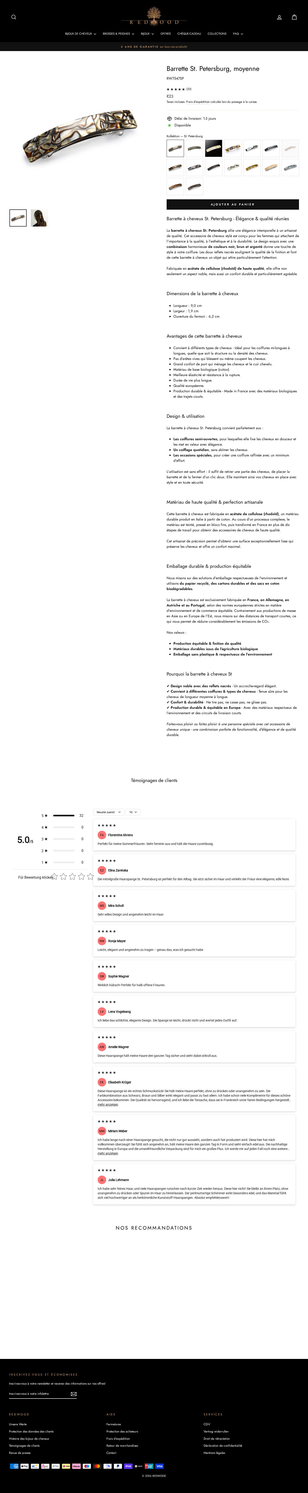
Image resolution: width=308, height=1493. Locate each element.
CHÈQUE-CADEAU (189, 33)
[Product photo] (80, 134)
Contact (111, 1452)
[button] (62, 816)
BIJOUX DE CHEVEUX (79, 33)
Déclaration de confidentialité (223, 1445)
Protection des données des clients (31, 1431)
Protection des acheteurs (122, 1431)
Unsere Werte (18, 1424)
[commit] (74, 1394)
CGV (207, 1424)
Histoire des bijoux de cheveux (29, 1438)
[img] (176, 89)
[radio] (175, 148)
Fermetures (113, 1424)
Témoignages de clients (24, 1445)
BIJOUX (145, 33)
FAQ (236, 33)
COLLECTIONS (217, 33)
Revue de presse (19, 1452)
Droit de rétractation (217, 1438)
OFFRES (166, 33)
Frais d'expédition (198, 101)
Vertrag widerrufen (216, 1431)
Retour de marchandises (122, 1445)
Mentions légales (214, 1452)
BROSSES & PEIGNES (117, 33)
